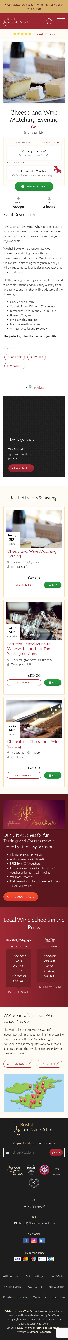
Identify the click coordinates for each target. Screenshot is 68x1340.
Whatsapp (16, 365)
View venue (20, 468)
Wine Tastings (34, 1276)
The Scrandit (17, 562)
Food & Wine (57, 1276)
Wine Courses (12, 1287)
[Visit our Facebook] (26, 1240)
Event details (23, 585)
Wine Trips (39, 1297)
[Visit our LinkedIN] (42, 1240)
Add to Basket (36, 186)
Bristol (8, 1311)
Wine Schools (17, 1063)
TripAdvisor (50, 34)
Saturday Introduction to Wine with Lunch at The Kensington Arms (29, 649)
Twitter (38, 357)
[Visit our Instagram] (34, 1240)
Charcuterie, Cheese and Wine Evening (33, 744)
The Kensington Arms (23, 660)
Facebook (15, 357)
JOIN (55, 1152)
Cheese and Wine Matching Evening (31, 554)
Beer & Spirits (56, 1287)
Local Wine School (27, 1311)
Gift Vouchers (19, 896)
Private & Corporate (15, 1297)
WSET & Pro (34, 1287)
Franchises (47, 1063)
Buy (54, 585)
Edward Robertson (40, 1331)
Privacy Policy (23, 1327)
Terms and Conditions (48, 1327)
